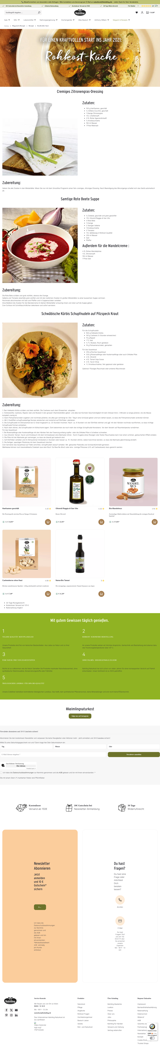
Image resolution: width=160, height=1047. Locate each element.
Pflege (80, 1007)
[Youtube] (16, 1010)
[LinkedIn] (16, 1015)
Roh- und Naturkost (85, 1027)
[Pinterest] (6, 1015)
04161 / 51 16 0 (39, 1006)
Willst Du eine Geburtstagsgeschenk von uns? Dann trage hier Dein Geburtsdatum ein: (32, 742)
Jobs (109, 1017)
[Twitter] (11, 1010)
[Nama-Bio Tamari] (80, 554)
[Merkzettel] (136, 12)
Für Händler (131, 6)
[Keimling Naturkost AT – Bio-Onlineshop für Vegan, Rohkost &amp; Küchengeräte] (80, 12)
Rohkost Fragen (83, 1014)
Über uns (111, 1014)
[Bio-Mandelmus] (133, 482)
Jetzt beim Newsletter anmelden (42, 907)
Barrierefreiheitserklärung (147, 1007)
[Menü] (156, 1023)
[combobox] (20, 12)
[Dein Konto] (142, 12)
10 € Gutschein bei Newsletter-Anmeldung (18, 6)
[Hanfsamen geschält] (26, 482)
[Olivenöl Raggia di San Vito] (80, 482)
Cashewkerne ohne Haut (12, 580)
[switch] (152, 1038)
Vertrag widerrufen (115, 1030)
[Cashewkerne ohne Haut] (26, 554)
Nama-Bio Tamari (63, 580)
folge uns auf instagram (80, 716)
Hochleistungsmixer (85, 1017)
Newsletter (142, 1033)
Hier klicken (21, 766)
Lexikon (110, 1007)
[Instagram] (11, 1015)
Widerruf (141, 1017)
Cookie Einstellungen (145, 1040)
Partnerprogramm (144, 1027)
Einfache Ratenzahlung (51, 6)
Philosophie (112, 1020)
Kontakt (140, 1037)
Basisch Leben (83, 1020)
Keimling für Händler (115, 1024)
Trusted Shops (143, 1043)
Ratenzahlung (143, 1011)
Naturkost (81, 1004)
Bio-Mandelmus (115, 508)
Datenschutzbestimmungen (23, 773)
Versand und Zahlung (116, 1027)
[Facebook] (6, 1010)
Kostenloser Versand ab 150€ (81, 6)
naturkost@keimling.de (42, 1013)
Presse (110, 1011)
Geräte (80, 1024)
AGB (60, 773)
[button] (138, 6)
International (142, 1030)
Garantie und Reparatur (146, 1024)
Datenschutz (142, 1014)
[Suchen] (39, 12)
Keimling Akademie (115, 1004)
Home (6, 26)
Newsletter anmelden (134, 754)
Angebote (81, 1011)
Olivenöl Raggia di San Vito (67, 508)
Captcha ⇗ (31, 768)
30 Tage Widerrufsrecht (110, 6)
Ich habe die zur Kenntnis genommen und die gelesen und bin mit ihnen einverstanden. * (49, 773)
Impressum (142, 1004)
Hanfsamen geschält (10, 508)
